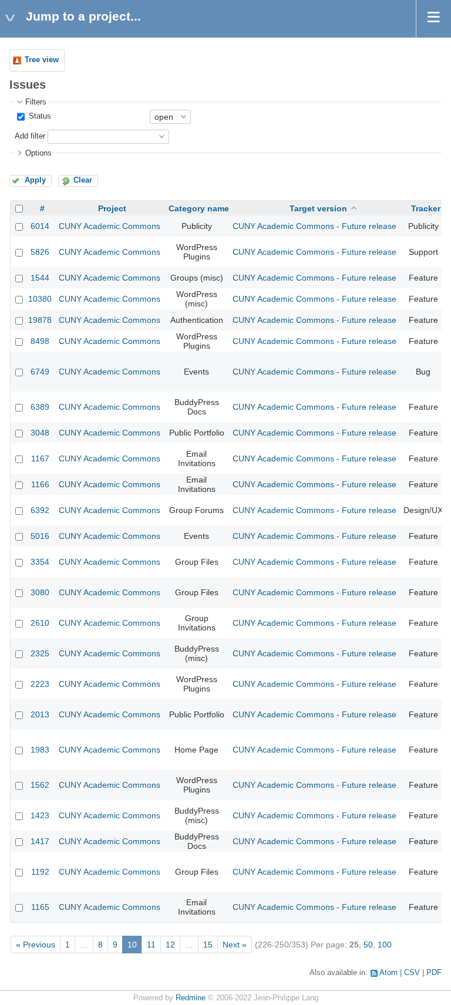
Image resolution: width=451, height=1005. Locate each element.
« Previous (35, 944)
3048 (40, 432)
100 (385, 944)
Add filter (30, 136)
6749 (40, 371)
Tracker (425, 208)
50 (368, 944)
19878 (40, 320)
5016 (40, 536)
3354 (40, 561)
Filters (35, 102)
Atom (388, 973)
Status (38, 116)
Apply (35, 180)
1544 (40, 277)
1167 (40, 458)
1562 (40, 785)
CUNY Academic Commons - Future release (314, 226)
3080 (40, 592)
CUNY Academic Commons (109, 226)
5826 (40, 252)
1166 (40, 484)
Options (38, 153)
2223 (40, 684)
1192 (40, 871)
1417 (40, 841)
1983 (40, 749)
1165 (40, 907)
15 (208, 944)
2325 (40, 653)
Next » (235, 944)
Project (112, 208)
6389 (40, 407)
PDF (434, 973)
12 (170, 944)
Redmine (191, 998)
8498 (40, 341)
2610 (40, 623)
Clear (82, 180)
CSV (412, 973)
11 (151, 944)
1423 (40, 815)
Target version (318, 208)
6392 (40, 510)
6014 (40, 226)
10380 (40, 298)
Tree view (42, 60)
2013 (40, 714)
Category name (199, 208)
